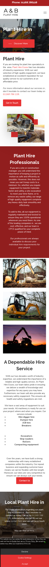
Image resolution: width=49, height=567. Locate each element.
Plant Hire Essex (20, 67)
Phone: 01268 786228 (24, 2)
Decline (25, 551)
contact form (16, 521)
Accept (25, 564)
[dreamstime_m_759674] (24, 306)
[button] (45, 12)
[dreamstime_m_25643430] (24, 339)
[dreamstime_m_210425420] (24, 273)
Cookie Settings (25, 557)
